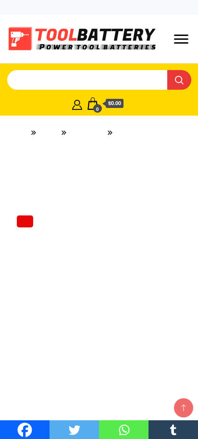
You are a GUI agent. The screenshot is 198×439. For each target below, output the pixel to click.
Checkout (112, 7)
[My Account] (77, 103)
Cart (147, 7)
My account (67, 7)
